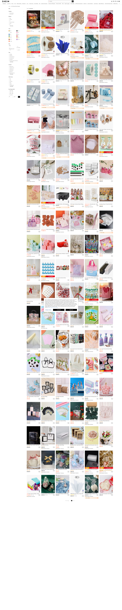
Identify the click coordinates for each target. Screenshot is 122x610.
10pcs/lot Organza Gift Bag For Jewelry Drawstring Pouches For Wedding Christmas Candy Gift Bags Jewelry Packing (62, 253)
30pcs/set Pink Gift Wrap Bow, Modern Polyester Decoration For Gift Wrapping (33, 204)
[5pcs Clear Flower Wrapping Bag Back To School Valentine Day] (77, 244)
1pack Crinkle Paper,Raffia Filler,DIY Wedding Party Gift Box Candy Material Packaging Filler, (106, 29)
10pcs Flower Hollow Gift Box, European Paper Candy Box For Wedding (48, 204)
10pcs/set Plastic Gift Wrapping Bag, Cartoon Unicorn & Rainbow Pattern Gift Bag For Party (91, 396)
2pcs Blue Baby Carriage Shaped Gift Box (33, 396)
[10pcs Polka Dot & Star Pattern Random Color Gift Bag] (77, 339)
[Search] (73, 1)
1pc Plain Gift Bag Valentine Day (104, 420)
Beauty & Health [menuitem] (58, 3)
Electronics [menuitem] (85, 3)
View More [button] (18, 47)
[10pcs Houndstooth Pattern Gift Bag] (48, 411)
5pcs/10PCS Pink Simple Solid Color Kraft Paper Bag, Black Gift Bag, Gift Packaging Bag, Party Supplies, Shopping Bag (48, 253)
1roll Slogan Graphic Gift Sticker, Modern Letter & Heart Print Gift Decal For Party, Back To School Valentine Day (91, 79)
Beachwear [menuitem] (24, 3)
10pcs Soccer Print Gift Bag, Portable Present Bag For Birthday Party (33, 372)
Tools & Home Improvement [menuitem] (108, 3)
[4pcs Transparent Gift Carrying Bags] (77, 411)
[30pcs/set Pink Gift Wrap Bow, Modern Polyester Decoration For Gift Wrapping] (33, 194)
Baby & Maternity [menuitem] (101, 3)
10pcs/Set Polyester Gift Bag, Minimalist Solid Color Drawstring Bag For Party (48, 493)
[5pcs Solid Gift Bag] (62, 435)
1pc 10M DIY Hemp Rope (60, 396)
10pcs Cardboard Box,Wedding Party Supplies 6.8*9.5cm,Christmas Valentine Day (62, 153)
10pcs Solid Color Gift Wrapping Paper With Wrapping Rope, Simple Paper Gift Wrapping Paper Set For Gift (106, 324)
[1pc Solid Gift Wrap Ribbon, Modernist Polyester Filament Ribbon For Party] (106, 70)
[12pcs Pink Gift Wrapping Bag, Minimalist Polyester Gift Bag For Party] (106, 169)
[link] (113, 1)
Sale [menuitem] (15, 3)
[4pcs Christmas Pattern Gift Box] (62, 268)
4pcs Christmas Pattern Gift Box (61, 277)
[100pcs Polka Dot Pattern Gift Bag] (91, 144)
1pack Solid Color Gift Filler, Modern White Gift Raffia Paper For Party (106, 253)
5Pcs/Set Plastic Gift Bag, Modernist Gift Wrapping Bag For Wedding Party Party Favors (62, 372)
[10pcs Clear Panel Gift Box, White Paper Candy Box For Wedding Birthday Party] (33, 169)
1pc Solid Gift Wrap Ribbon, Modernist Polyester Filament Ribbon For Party (106, 79)
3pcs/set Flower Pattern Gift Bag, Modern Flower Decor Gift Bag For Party (106, 396)
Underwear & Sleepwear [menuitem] (51, 3)
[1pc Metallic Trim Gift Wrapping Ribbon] (91, 220)
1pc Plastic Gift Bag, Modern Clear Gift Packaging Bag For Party (77, 79)
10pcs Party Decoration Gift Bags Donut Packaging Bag (91, 372)
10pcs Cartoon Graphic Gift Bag (61, 420)
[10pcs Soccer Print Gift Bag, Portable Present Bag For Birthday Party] (33, 362)
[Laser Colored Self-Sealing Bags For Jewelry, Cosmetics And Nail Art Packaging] (33, 94)
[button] (117, 1)
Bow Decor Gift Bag (30, 301)
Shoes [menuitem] (63, 3)
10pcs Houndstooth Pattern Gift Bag (47, 420)
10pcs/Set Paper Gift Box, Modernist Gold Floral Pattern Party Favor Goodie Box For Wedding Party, (106, 469)
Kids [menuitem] (39, 3)
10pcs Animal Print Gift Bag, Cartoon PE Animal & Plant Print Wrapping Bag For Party (48, 324)
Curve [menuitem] (27, 3)
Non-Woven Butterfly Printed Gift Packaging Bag (33, 229)
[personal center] (111, 1)
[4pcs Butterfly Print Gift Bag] (33, 411)
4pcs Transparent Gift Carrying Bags (77, 420)
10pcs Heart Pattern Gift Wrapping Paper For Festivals (77, 153)
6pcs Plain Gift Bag (44, 396)
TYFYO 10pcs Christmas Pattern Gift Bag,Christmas (77, 204)
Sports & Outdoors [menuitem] (90, 3)
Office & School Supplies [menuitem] (116, 3)
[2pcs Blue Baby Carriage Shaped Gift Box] (33, 387)
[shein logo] (5, 1)
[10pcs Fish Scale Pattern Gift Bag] (106, 339)
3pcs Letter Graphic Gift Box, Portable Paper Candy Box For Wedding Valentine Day (33, 469)
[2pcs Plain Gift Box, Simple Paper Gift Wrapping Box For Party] (77, 435)
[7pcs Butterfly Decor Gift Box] (62, 460)
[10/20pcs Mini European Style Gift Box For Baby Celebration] (77, 460)
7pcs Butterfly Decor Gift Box (61, 469)
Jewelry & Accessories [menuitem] (44, 3)
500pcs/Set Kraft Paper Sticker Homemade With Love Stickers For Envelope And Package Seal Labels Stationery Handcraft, (48, 53)
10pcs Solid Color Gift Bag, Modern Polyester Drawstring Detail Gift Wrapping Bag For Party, (62, 79)
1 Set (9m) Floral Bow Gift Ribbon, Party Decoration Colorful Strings (91, 53)
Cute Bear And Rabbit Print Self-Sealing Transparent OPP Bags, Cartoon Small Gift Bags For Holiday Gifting (106, 372)
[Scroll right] (119, 4)
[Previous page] (70, 500)
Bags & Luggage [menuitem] (67, 3)
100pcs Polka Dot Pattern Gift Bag (90, 153)
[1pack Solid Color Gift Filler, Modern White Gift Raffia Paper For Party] (106, 244)
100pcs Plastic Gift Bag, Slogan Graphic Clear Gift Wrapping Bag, (106, 229)
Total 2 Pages (67, 500)
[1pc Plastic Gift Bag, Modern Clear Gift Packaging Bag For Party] (77, 70)
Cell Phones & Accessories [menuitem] (79, 3)
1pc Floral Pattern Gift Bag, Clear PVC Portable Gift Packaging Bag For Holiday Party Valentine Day (33, 324)
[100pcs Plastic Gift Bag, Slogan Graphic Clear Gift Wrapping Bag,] (106, 220)
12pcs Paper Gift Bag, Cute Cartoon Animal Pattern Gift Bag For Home (106, 129)
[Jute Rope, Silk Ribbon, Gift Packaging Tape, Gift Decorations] (77, 94)
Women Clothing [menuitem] (19, 3)
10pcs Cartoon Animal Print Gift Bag (90, 324)
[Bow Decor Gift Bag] (33, 291)
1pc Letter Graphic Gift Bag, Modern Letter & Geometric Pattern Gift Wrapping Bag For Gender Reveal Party (91, 277)
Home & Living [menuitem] (31, 3)
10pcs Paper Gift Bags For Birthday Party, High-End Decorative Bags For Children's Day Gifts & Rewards (91, 129)
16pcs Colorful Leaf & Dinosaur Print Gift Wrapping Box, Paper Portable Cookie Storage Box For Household (77, 324)
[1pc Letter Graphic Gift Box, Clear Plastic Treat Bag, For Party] (33, 435)
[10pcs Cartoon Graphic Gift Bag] (62, 411)
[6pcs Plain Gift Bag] (48, 387)
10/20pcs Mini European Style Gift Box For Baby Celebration (77, 469)
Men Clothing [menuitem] (36, 3)
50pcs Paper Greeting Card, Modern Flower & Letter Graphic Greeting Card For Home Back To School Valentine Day (77, 229)
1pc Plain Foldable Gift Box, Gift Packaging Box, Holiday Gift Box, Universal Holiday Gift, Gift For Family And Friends (48, 153)
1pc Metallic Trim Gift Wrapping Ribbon (91, 229)
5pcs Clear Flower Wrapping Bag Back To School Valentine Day (77, 253)
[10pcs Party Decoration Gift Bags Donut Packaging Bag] (91, 362)
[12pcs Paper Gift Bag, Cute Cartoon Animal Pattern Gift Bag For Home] (106, 120)
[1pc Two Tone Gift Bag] (48, 435)
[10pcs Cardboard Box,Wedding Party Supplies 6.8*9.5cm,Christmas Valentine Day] (62, 144)
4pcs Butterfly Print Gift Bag (31, 420)
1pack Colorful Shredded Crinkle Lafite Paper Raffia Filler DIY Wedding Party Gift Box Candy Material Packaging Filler (62, 493)
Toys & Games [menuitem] (96, 3)
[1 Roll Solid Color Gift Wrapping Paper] (33, 339)
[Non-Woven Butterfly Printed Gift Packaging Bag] (33, 220)
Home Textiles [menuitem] (72, 3)
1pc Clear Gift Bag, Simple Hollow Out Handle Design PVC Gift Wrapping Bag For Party (62, 129)
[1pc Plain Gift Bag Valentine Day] (106, 411)
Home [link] (9, 6)
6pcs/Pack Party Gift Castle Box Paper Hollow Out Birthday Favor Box (48, 277)
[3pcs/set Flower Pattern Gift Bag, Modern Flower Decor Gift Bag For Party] (106, 387)
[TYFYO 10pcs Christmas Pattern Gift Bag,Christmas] (77, 194)
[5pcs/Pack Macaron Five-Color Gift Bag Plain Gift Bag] (77, 120)
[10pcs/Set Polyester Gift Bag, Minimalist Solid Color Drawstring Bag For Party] (48, 484)
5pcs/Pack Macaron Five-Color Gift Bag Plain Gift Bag (77, 129)
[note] (48, 28)
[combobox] (30, 8)
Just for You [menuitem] (9, 3)
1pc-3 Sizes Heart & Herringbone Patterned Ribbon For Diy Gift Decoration (33, 153)
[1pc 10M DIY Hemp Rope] (62, 387)
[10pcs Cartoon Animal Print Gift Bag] (91, 315)
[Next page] (73, 500)
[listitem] (33, 22)
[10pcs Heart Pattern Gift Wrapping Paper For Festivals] (77, 144)
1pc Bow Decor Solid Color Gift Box (33, 129)
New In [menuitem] (12, 3)
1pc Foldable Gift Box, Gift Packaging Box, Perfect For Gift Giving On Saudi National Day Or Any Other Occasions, (62, 204)
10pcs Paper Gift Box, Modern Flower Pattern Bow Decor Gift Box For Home (48, 29)
